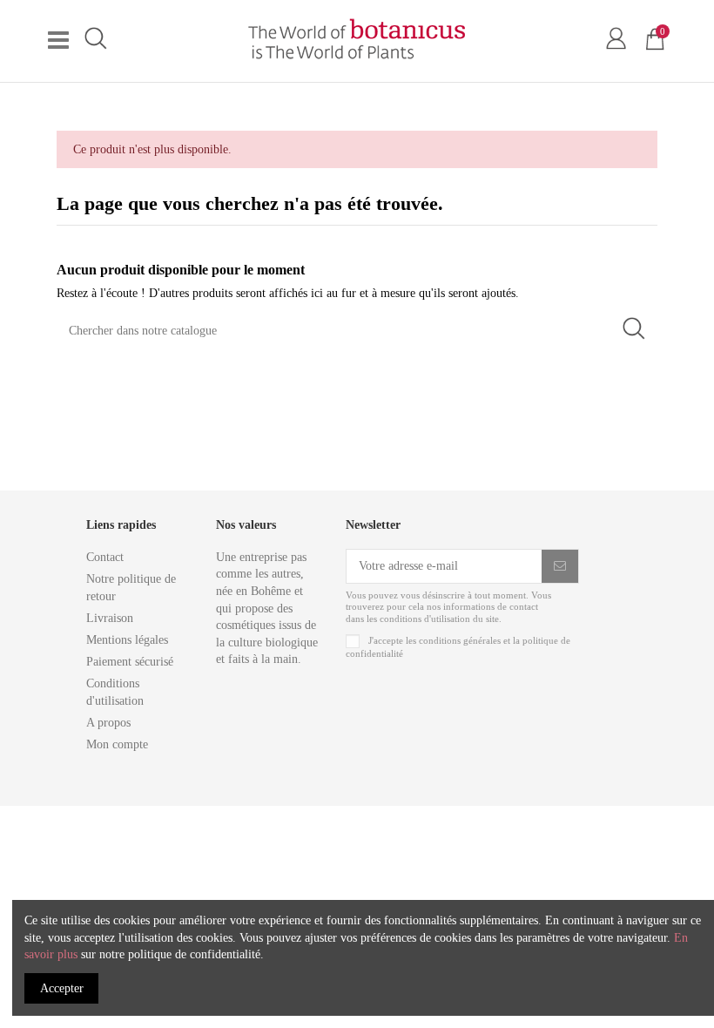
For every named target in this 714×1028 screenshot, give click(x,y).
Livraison (109, 618)
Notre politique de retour (131, 587)
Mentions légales (127, 639)
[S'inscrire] (560, 566)
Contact (105, 557)
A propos (108, 722)
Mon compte (117, 744)
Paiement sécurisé (129, 661)
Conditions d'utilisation (115, 692)
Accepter (62, 988)
